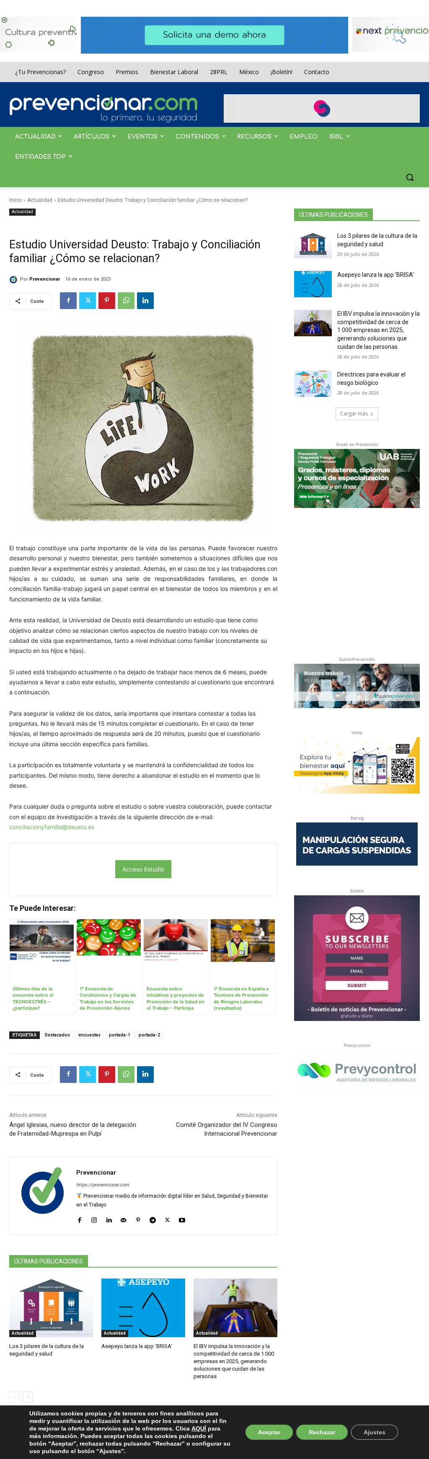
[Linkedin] (145, 300)
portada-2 (149, 1035)
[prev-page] (14, 1397)
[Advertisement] (357, 580)
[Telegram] (153, 1218)
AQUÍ (198, 1428)
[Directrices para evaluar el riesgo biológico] (313, 384)
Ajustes (374, 1432)
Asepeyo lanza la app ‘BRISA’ (136, 1346)
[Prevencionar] (103, 108)
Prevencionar (44, 279)
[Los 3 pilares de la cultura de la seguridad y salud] (51, 1308)
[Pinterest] (106, 300)
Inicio (15, 200)
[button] (410, 177)
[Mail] (123, 1218)
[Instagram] (94, 1218)
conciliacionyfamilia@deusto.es (51, 826)
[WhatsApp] (126, 300)
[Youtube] (182, 1218)
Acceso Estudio (143, 869)
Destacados (57, 1035)
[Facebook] (68, 300)
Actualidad (39, 200)
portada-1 (119, 1035)
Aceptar (269, 1432)
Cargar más (354, 413)
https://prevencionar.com (102, 1185)
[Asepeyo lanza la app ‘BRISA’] (143, 1308)
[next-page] (28, 1397)
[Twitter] (87, 300)
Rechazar (322, 1432)
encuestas (89, 1035)
